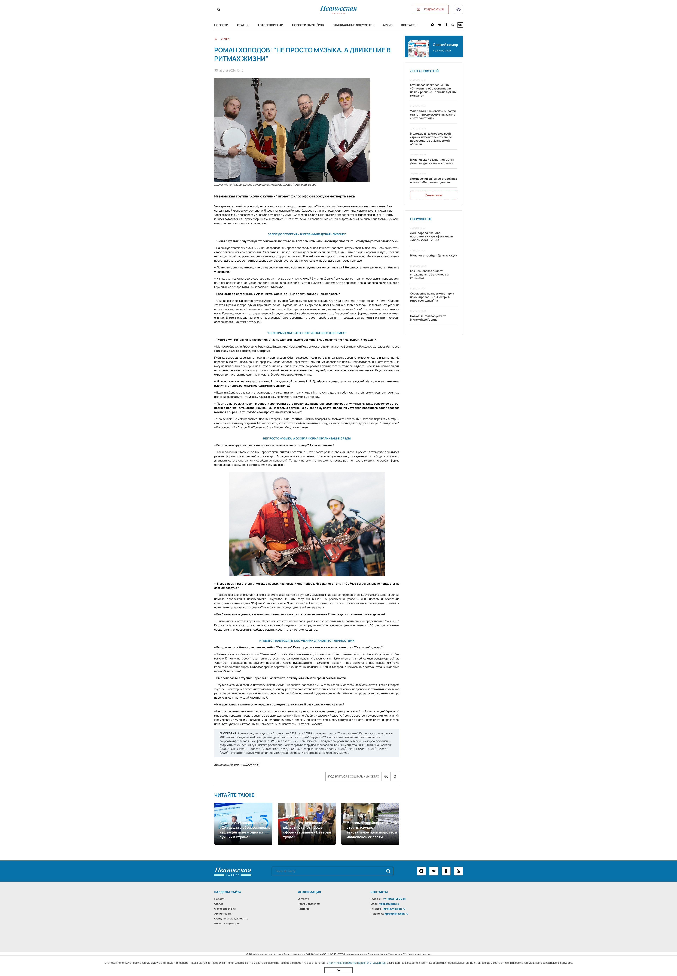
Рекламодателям (309, 903)
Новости (221, 25)
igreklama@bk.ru (394, 908)
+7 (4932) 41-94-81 (394, 898)
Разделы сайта (227, 892)
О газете (303, 898)
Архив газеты (223, 913)
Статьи (243, 25)
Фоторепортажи (270, 25)
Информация (309, 892)
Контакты (409, 25)
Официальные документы (353, 25)
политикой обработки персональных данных (357, 963)
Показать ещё (433, 195)
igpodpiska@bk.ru (396, 913)
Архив (387, 25)
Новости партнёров (308, 25)
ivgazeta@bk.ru (389, 903)
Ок (338, 970)
